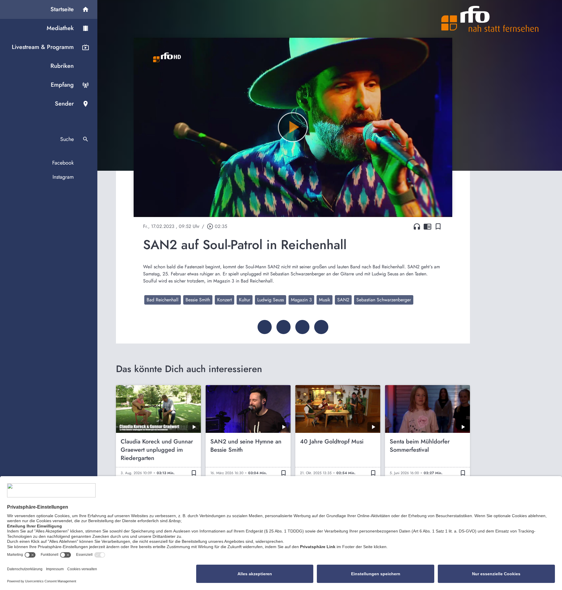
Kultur (244, 299)
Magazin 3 (301, 299)
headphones (417, 226)
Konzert (224, 299)
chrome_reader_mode (427, 226)
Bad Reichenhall (162, 299)
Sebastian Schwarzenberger (383, 299)
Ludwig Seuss (270, 299)
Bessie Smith (198, 299)
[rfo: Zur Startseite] (490, 19)
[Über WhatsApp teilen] (302, 327)
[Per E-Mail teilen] (321, 327)
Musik (324, 299)
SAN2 (343, 299)
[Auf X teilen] (283, 327)
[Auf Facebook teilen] (265, 327)
